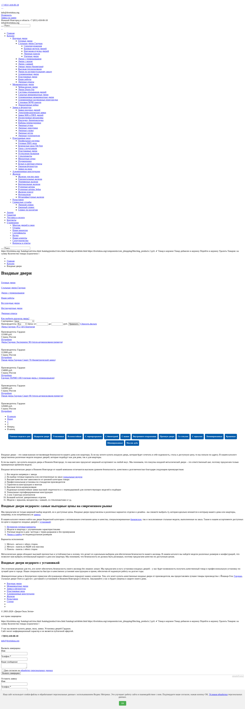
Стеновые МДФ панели (29, 102)
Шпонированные (115, 443)
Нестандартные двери (11, 308)
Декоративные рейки (28, 105)
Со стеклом (183, 436)
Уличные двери (31, 56)
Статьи (10, 601)
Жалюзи (16, 174)
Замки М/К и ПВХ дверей (30, 115)
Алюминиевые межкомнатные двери (36, 97)
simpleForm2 (238, 676)
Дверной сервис (26, 204)
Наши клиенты (19, 238)
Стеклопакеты (25, 156)
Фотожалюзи (24, 194)
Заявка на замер (8, 17)
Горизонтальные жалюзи (30, 179)
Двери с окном (25, 61)
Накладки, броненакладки (31, 120)
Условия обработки (218, 694)
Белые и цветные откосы (30, 164)
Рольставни (18, 199)
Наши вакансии (20, 230)
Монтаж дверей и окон (23, 225)
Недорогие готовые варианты (21, 527)
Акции (10, 212)
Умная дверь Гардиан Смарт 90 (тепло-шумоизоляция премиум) (32, 396)
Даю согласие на (28, 670)
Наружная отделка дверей (36, 51)
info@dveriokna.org (10, 641)
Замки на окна (25, 169)
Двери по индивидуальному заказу (35, 71)
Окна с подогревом (27, 148)
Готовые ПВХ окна (27, 143)
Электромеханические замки (32, 112)
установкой (45, 522)
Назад (10, 419)
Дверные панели (32, 53)
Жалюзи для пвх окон (28, 176)
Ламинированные (214, 436)
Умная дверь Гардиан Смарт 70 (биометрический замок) (28, 360)
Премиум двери (167, 436)
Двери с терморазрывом (29, 59)
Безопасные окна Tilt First (30, 146)
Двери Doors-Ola (26, 89)
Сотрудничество (20, 240)
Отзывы (16, 228)
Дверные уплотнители (29, 135)
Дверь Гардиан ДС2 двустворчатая (18, 326)
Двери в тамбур (14, 534)
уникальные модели (72, 477)
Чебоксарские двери (28, 87)
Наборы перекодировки (29, 123)
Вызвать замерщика (11, 673)
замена (37, 514)
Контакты (11, 220)
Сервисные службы (21, 202)
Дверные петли (25, 133)
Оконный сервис (26, 207)
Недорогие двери (41, 436)
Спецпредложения (33, 46)
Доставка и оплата (16, 217)
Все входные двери (10, 303)
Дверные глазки (26, 130)
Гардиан (238, 576)
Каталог (11, 36)
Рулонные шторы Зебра (29, 189)
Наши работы (24, 79)
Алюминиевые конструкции (26, 171)
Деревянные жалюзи (28, 181)
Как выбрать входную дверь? (15, 318)
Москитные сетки (26, 158)
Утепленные (58, 436)
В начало (11, 416)
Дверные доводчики (28, 128)
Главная (10, 33)
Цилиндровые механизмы (30, 117)
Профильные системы (29, 140)
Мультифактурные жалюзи (31, 197)
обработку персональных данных (37, 670)
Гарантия (11, 215)
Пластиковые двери (27, 77)
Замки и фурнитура (21, 107)
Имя (3, 651)
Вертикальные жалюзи (29, 184)
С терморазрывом (93, 436)
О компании (13, 222)
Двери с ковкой (25, 64)
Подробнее (6, 339)
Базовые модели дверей (35, 48)
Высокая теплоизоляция (30, 69)
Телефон (6, 656)
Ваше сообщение (9, 662)
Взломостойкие (74, 436)
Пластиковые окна (21, 138)
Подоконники (25, 161)
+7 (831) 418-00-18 (10, 5)
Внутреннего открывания (144, 436)
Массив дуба (132, 443)
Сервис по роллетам (28, 210)
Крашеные (231, 436)
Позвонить (6, 15)
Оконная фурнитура (28, 166)
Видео (15, 235)
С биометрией (111, 436)
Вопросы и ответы (21, 243)
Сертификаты (19, 233)
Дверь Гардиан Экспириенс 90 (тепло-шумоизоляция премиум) (32, 342)
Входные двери (19, 38)
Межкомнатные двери (23, 84)
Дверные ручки (25, 125)
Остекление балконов (28, 153)
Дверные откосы (26, 82)
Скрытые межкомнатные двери (33, 94)
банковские (135, 519)
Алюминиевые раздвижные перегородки (38, 100)
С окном (125, 436)
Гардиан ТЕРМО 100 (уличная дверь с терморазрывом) (27, 378)
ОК (122, 703)
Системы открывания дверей (32, 92)
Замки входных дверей (29, 110)
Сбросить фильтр (88, 324)
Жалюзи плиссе (25, 192)
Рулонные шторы (26, 187)
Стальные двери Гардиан (30, 43)
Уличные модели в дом (19, 436)
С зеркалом (197, 436)
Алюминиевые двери (28, 74)
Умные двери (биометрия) (30, 66)
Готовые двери (25, 41)
